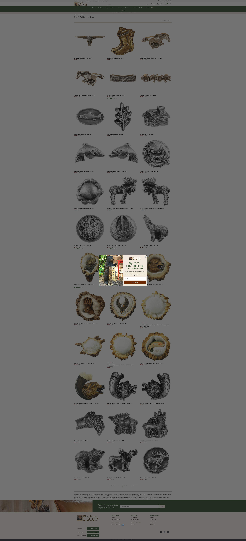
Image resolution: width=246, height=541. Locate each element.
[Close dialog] (145, 256)
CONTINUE (135, 282)
